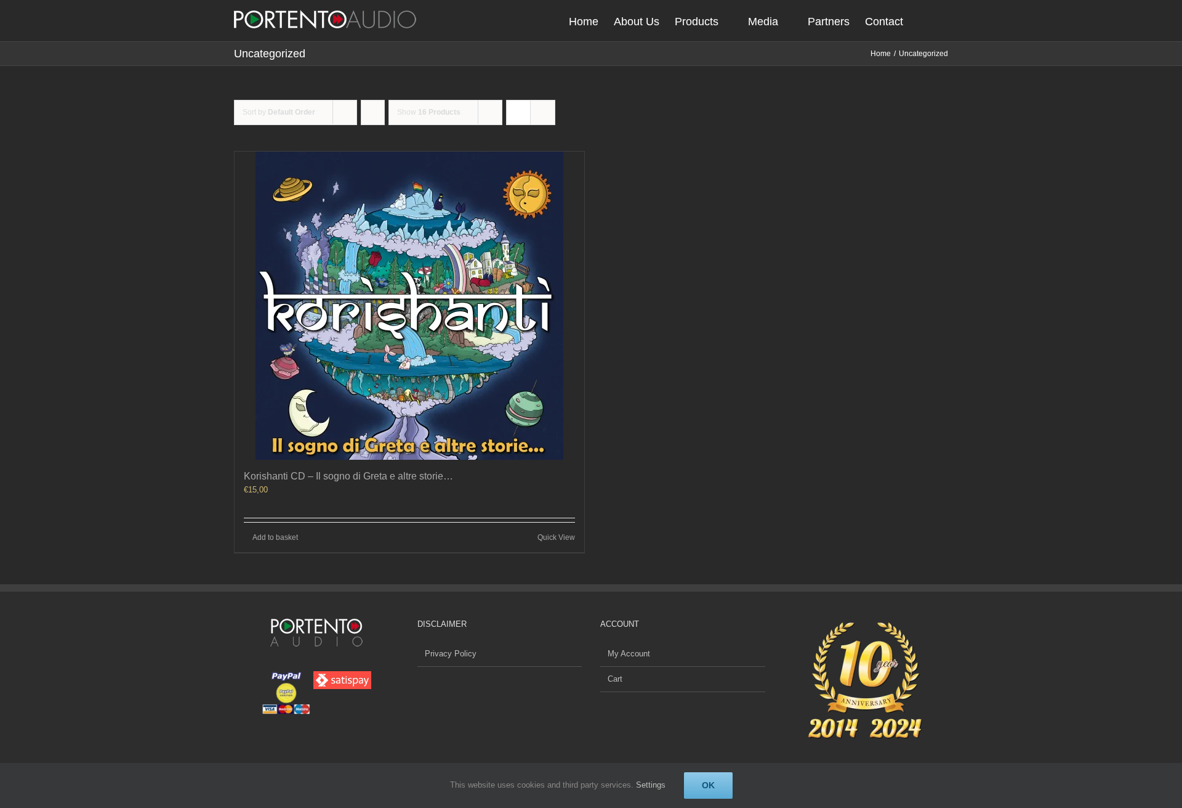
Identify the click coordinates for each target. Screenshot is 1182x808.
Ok (708, 785)
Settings (650, 785)
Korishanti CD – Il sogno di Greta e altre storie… (348, 476)
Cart (615, 679)
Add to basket (275, 537)
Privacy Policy (450, 653)
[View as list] (543, 112)
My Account (629, 653)
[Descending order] (373, 112)
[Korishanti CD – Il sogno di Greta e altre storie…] (409, 306)
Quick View (556, 537)
